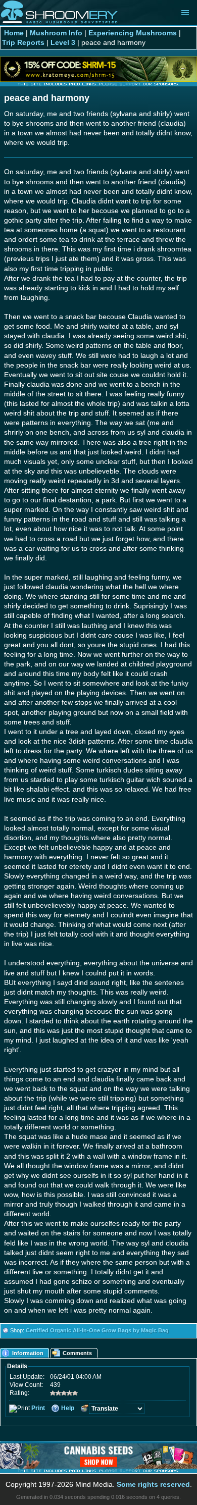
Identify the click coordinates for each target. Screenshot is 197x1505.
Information (27, 1353)
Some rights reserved (153, 1484)
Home (14, 33)
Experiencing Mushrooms (132, 33)
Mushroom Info (56, 33)
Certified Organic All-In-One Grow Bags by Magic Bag (97, 1330)
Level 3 (63, 42)
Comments (77, 1353)
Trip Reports (23, 42)
